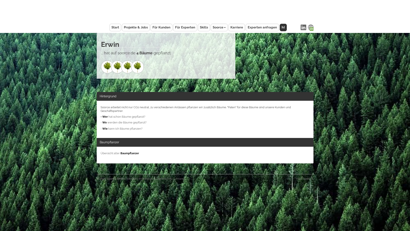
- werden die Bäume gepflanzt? (123, 122)
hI (283, 27)
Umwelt (179, 178)
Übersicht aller (120, 153)
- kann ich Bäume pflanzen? (121, 128)
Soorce (218, 27)
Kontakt (132, 178)
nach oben (303, 178)
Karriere (236, 27)
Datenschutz (165, 178)
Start (115, 27)
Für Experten (185, 27)
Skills (204, 27)
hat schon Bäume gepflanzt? (123, 116)
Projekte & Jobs (136, 27)
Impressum (146, 178)
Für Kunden (161, 27)
